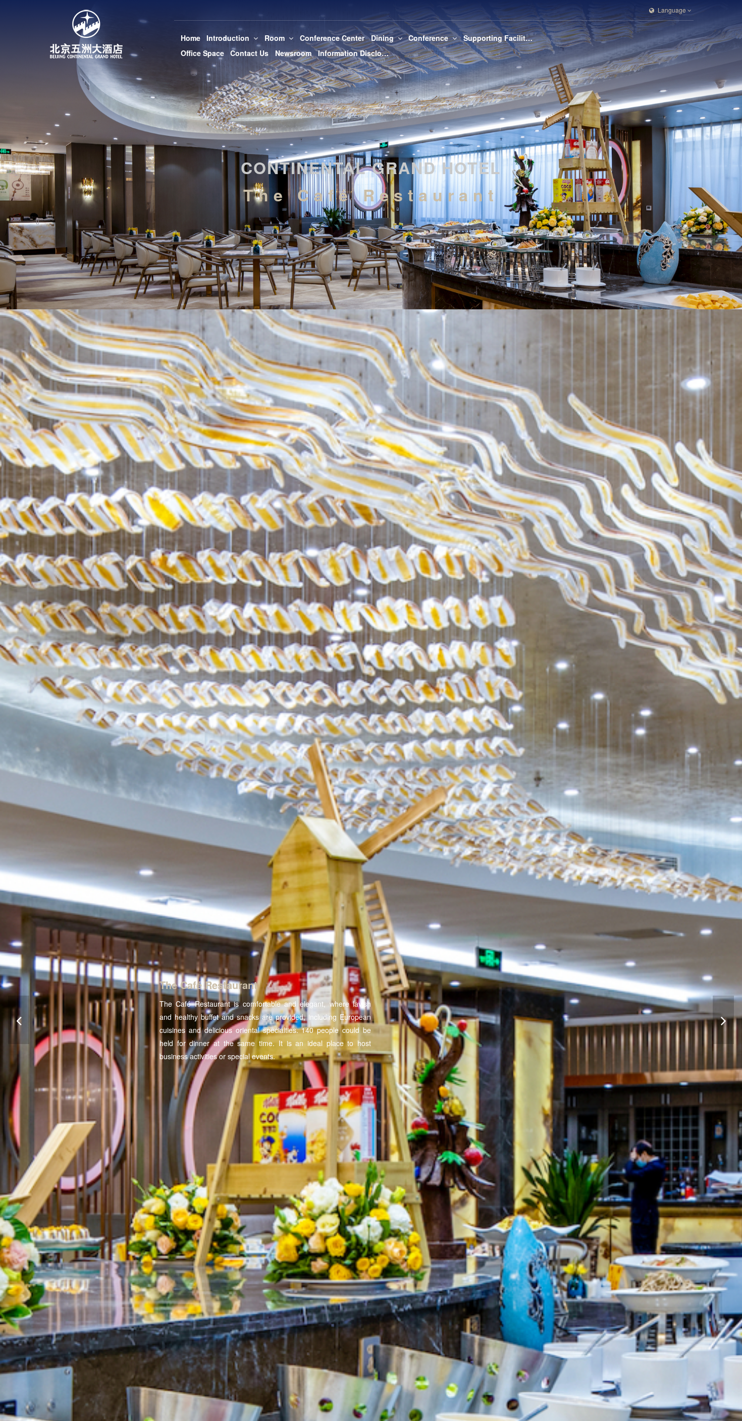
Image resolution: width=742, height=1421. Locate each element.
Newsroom (293, 53)
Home (190, 38)
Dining (382, 38)
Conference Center (332, 38)
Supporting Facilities (498, 38)
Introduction (227, 38)
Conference (428, 38)
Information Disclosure (353, 53)
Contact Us (249, 53)
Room (274, 38)
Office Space (202, 53)
